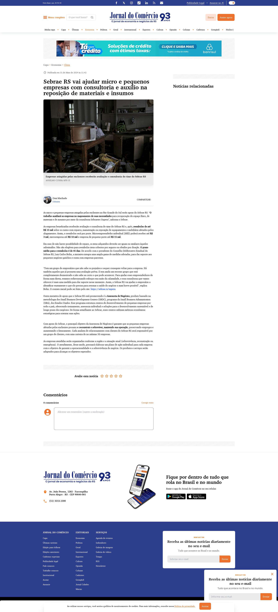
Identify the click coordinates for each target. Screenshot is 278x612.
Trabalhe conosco (50, 570)
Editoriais (82, 532)
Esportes (146, 29)
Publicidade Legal (195, 2)
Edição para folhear (51, 547)
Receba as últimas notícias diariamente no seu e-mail (199, 543)
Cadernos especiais (51, 556)
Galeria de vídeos (103, 552)
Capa (63, 29)
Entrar (211, 17)
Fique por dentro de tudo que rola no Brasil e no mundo (197, 479)
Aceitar (205, 606)
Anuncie (46, 584)
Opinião (173, 29)
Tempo (99, 556)
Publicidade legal (50, 561)
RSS (97, 561)
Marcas (79, 589)
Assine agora (226, 17)
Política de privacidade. (184, 606)
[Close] (272, 574)
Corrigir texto (147, 402)
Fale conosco (48, 566)
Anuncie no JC (217, 2)
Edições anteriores (51, 552)
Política (103, 29)
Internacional (130, 29)
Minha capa (50, 29)
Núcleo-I (229, 29)
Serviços (101, 532)
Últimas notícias (50, 542)
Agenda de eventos (104, 538)
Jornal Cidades (82, 584)
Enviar (225, 559)
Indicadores (101, 542)
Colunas (186, 29)
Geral (115, 29)
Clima (67, 64)
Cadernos (200, 29)
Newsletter (101, 566)
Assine (46, 580)
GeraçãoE (215, 29)
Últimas (75, 29)
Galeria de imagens (104, 547)
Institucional (48, 575)
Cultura (160, 29)
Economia (89, 29)
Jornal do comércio (56, 532)
